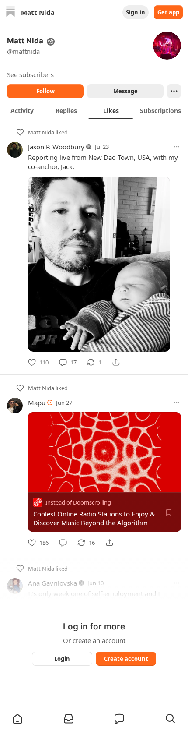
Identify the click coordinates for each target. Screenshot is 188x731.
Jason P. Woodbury (56, 146)
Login (62, 659)
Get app (168, 12)
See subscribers (30, 74)
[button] (17, 719)
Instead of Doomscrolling (78, 502)
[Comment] (63, 543)
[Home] (10, 12)
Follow (45, 91)
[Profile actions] (174, 91)
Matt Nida (41, 132)
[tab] (22, 110)
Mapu (36, 402)
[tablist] (94, 110)
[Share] (115, 362)
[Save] (169, 512)
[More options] (177, 147)
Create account (126, 659)
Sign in (135, 12)
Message (125, 91)
